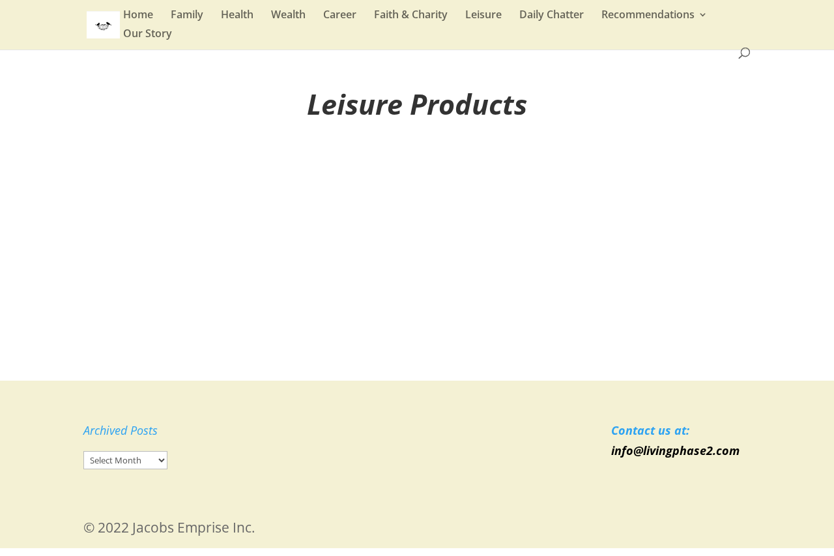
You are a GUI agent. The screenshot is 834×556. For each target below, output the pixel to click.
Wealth (288, 16)
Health (237, 16)
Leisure (483, 16)
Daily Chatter (551, 16)
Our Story (147, 34)
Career (339, 16)
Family (187, 16)
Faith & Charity (411, 16)
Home (138, 16)
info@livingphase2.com (675, 450)
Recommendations (648, 16)
